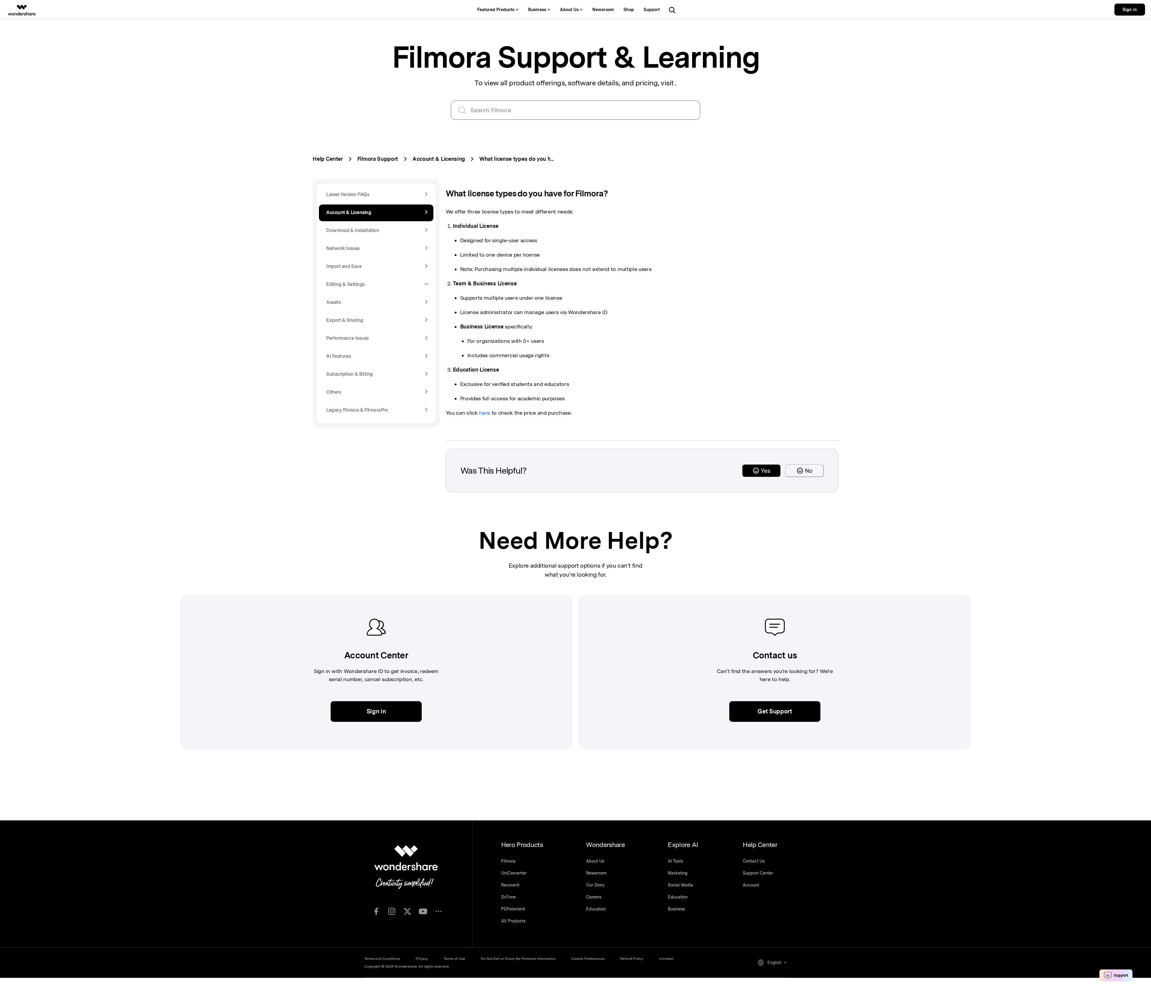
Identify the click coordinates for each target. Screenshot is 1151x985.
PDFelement (513, 909)
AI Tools (675, 861)
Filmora (508, 861)
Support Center (758, 873)
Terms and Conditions (382, 959)
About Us (595, 861)
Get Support (774, 711)
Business (676, 909)
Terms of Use (454, 959)
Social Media (680, 885)
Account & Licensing (438, 159)
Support (652, 9)
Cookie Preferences (588, 959)
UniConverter (514, 873)
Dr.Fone (508, 897)
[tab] (376, 284)
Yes (765, 470)
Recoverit (510, 885)
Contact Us (754, 861)
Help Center (328, 159)
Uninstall (666, 959)
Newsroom (603, 9)
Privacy (422, 959)
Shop (628, 9)
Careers (593, 897)
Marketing (677, 873)
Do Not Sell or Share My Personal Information (518, 959)
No (809, 470)
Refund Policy (631, 959)
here (484, 413)
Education (596, 909)
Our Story (595, 885)
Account (751, 885)
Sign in (1130, 9)
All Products (513, 921)
